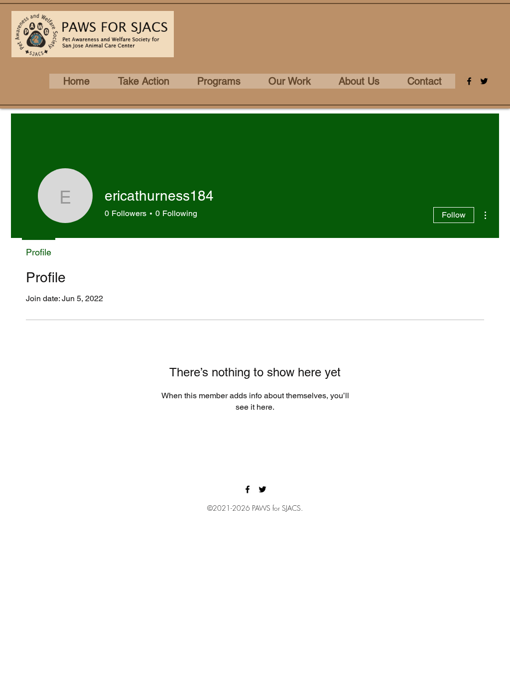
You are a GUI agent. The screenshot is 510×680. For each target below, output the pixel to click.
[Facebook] (469, 81)
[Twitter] (484, 81)
